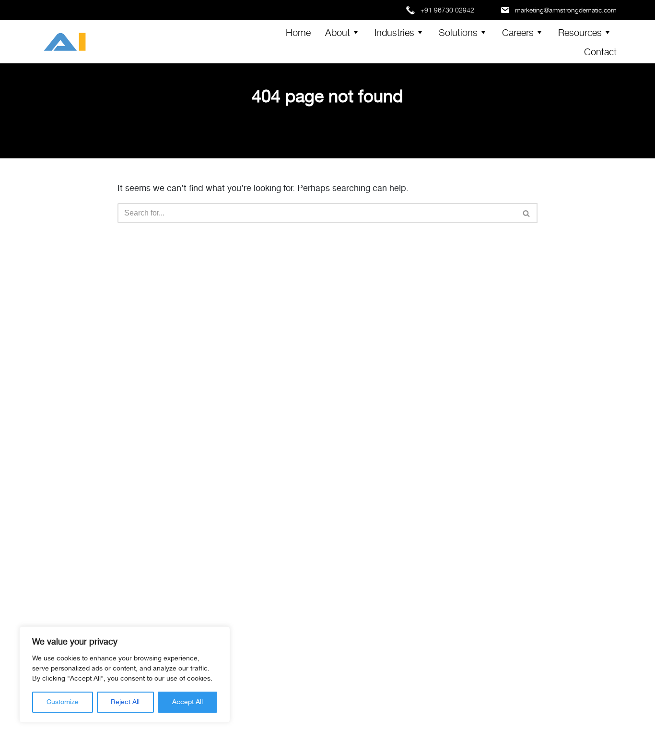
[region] (124, 674)
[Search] (527, 213)
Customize (63, 702)
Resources (580, 32)
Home (298, 32)
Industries (394, 32)
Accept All (187, 702)
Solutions (458, 32)
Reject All (125, 702)
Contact (600, 51)
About (337, 32)
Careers (518, 32)
